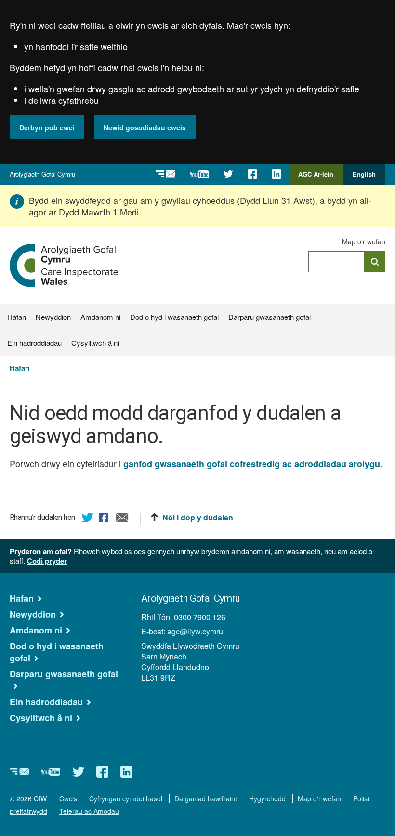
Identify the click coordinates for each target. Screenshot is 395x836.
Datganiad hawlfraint (205, 798)
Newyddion (53, 317)
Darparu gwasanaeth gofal (269, 317)
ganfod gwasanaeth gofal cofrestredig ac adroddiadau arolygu (251, 463)
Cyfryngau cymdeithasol (126, 798)
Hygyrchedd (267, 798)
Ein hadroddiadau (34, 343)
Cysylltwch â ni (95, 343)
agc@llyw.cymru (195, 631)
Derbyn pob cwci (47, 127)
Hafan (16, 317)
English (364, 173)
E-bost (122, 519)
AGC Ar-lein (318, 177)
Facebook (105, 519)
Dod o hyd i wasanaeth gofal (174, 317)
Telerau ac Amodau (89, 811)
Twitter (87, 519)
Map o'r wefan (363, 241)
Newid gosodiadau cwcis (145, 127)
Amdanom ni (100, 317)
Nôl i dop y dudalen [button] (197, 517)
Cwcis (68, 798)
